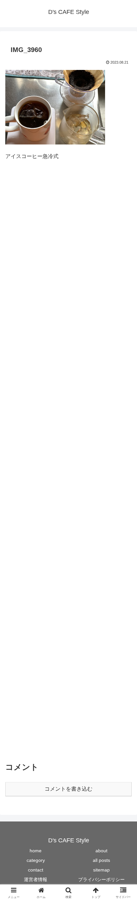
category (36, 860)
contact (35, 870)
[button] (123, 820)
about (101, 850)
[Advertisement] (68, 463)
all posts (101, 860)
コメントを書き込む (68, 789)
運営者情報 (35, 879)
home (36, 850)
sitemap (101, 870)
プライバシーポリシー (101, 879)
